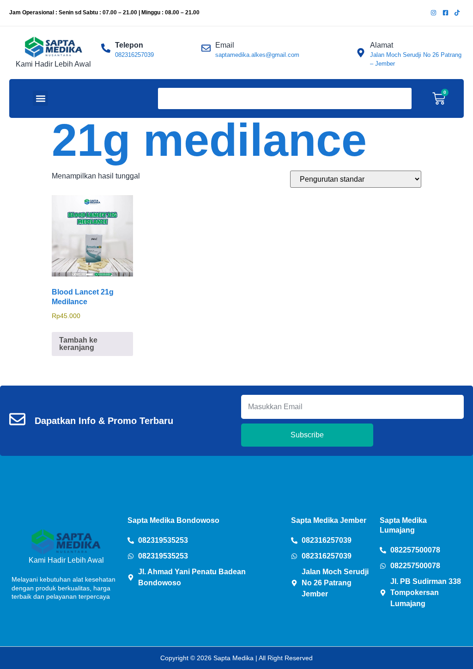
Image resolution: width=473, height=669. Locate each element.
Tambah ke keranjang (78, 343)
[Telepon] (105, 48)
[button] (40, 98)
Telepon (129, 45)
